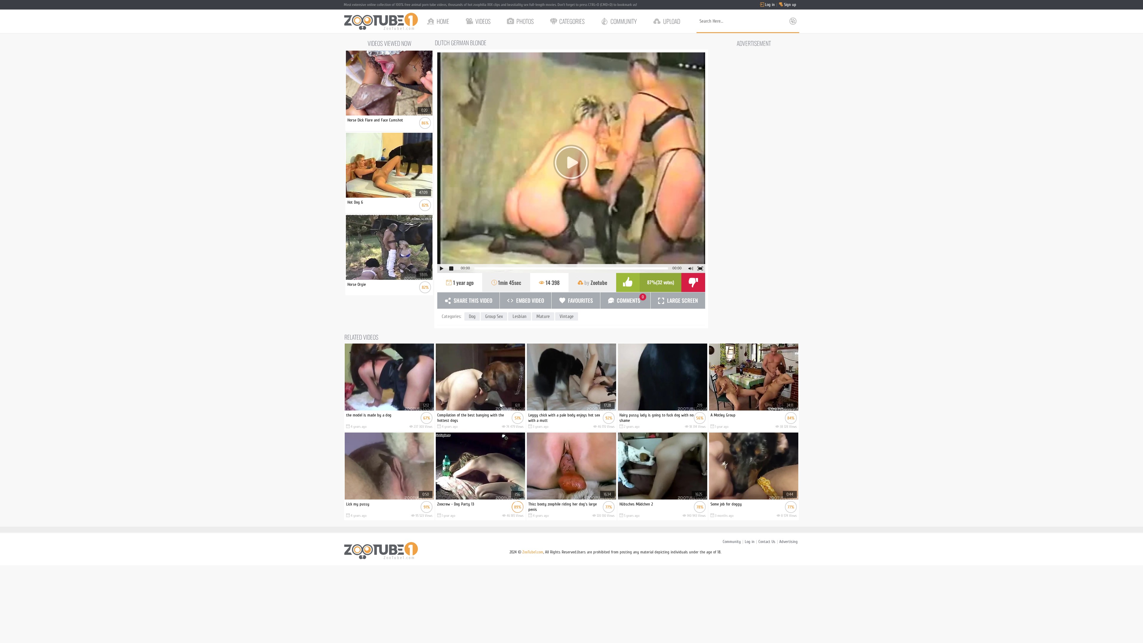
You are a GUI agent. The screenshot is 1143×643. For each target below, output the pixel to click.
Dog (472, 316)
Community (732, 541)
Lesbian (520, 316)
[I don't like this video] (693, 282)
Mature (543, 316)
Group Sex (494, 316)
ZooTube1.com (532, 552)
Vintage (567, 316)
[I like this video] (628, 282)
